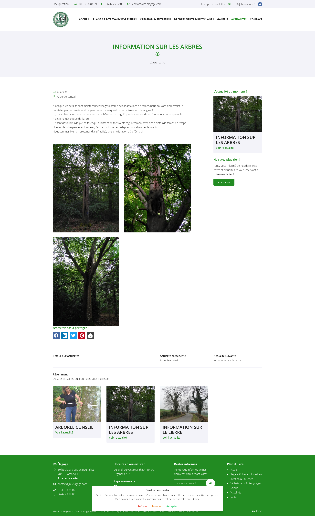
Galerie (222, 19)
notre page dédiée (190, 499)
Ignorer (156, 506)
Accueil (84, 19)
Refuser (142, 506)
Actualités (239, 19)
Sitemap (172, 511)
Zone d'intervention (189, 511)
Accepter (172, 506)
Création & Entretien (155, 19)
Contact (256, 19)
